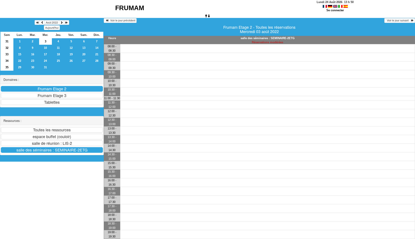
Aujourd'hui (52, 27)
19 (71, 54)
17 (45, 54)
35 (6, 67)
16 (32, 54)
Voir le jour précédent (121, 20)
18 (58, 54)
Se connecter (335, 10)
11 (58, 47)
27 (83, 60)
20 (83, 54)
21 (96, 54)
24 (45, 60)
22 (19, 60)
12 (71, 47)
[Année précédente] (37, 22)
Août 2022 (52, 22)
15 (19, 54)
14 (96, 47)
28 (96, 60)
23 (32, 60)
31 (6, 41)
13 (83, 47)
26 (71, 60)
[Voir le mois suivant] (61, 22)
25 (58, 60)
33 (6, 54)
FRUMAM (129, 7)
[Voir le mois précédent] (42, 22)
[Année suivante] (66, 22)
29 (19, 67)
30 (32, 67)
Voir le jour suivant (398, 20)
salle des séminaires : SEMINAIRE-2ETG (268, 38)
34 (6, 60)
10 (45, 47)
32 (6, 47)
